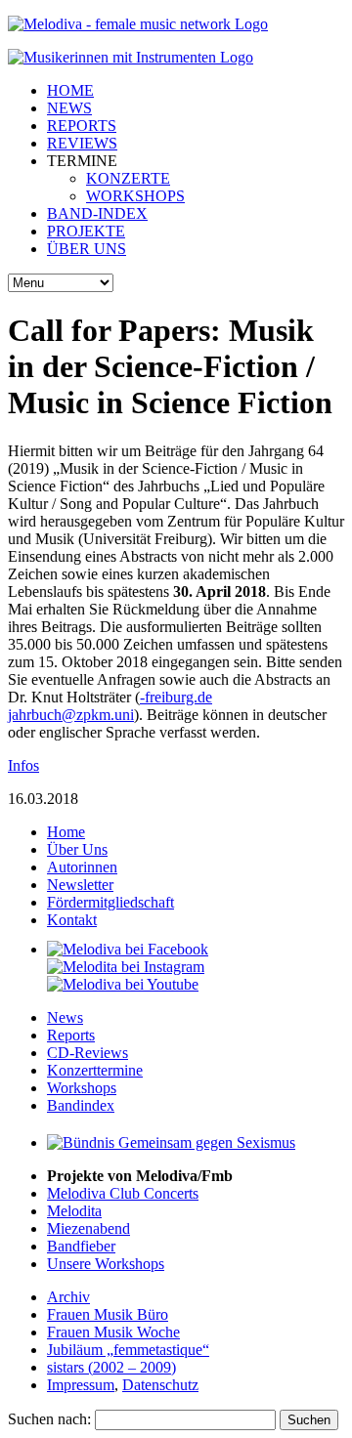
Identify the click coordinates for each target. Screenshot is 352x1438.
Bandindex (80, 1105)
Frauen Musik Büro (107, 1314)
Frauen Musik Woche (113, 1332)
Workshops (81, 1087)
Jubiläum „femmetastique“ (128, 1349)
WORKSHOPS (135, 196)
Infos (23, 765)
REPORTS (81, 125)
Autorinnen (82, 867)
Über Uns (77, 849)
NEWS (69, 108)
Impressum (80, 1384)
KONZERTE (128, 178)
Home (66, 832)
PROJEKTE (86, 231)
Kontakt (72, 919)
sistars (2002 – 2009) (111, 1367)
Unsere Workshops (105, 1263)
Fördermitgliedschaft (110, 902)
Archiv (68, 1297)
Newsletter (80, 884)
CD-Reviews (87, 1052)
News (65, 1017)
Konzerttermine (95, 1070)
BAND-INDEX (97, 213)
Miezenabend (88, 1228)
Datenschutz (160, 1384)
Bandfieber (81, 1246)
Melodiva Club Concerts (122, 1193)
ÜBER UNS (86, 248)
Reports (71, 1035)
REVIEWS (82, 143)
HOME (70, 90)
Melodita (74, 1211)
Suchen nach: (49, 1419)
